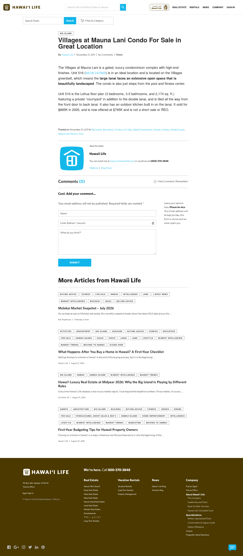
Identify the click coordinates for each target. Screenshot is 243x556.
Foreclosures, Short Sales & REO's (96, 416)
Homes (165, 129)
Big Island (66, 33)
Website (93, 167)
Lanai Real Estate (91, 505)
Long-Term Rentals (125, 490)
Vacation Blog (157, 490)
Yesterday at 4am (81, 319)
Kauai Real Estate (91, 490)
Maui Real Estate (91, 498)
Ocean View (116, 345)
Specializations (194, 515)
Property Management (127, 494)
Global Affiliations (196, 527)
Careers (189, 531)
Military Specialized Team (199, 518)
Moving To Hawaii (94, 345)
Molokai (95, 301)
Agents (64, 409)
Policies (56, 499)
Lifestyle (148, 338)
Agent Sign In (27, 493)
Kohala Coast (177, 129)
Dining (177, 409)
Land (146, 294)
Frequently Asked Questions (197, 535)
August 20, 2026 (78, 441)
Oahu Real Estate (91, 494)
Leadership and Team (198, 502)
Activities (66, 331)
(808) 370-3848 (159, 161)
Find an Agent (191, 486)
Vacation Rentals (125, 486)
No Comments (105, 54)
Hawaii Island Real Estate (94, 501)
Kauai (100, 338)
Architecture (81, 409)
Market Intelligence (73, 301)
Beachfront (84, 331)
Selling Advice (124, 301)
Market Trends (70, 345)
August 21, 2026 (77, 363)
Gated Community (142, 129)
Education (169, 331)
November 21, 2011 (85, 54)
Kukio (112, 338)
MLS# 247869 (96, 73)
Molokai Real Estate (92, 509)
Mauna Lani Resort (68, 133)
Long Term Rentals (91, 521)
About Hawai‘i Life (195, 494)
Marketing (134, 422)
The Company (194, 498)
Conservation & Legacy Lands (201, 522)
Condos (118, 129)
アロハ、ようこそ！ (93, 517)
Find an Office (29, 487)
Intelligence (130, 294)
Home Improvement (153, 416)
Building (117, 331)
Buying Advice (68, 294)
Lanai (124, 338)
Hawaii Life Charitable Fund (200, 510)
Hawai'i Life (63, 363)
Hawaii (157, 129)
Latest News (160, 294)
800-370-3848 (119, 470)
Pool (81, 133)
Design (165, 409)
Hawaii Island (84, 338)
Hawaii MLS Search (92, 486)
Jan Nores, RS (63, 397)
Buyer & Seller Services (198, 506)
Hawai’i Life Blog (159, 486)
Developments (90, 513)
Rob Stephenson (64, 319)
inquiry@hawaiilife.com (122, 161)
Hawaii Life (67, 54)
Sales (108, 301)
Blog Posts (106, 167)
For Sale (128, 129)
